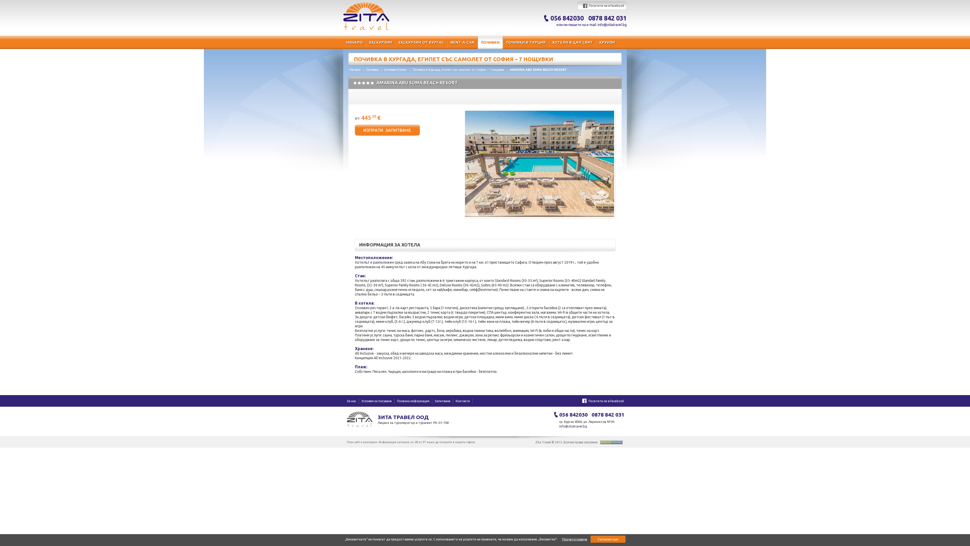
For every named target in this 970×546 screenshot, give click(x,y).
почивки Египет (395, 69)
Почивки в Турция (526, 42)
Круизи (607, 42)
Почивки (490, 42)
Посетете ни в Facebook (606, 5)
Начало (354, 42)
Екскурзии (380, 42)
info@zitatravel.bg (612, 25)
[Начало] (366, 28)
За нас (351, 401)
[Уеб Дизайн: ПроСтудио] (611, 443)
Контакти (463, 401)
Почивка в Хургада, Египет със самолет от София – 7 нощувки (458, 69)
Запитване (442, 401)
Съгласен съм (608, 539)
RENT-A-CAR (462, 42)
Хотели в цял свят (572, 42)
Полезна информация (413, 401)
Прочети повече (574, 539)
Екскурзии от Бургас (421, 42)
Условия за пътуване (376, 401)
